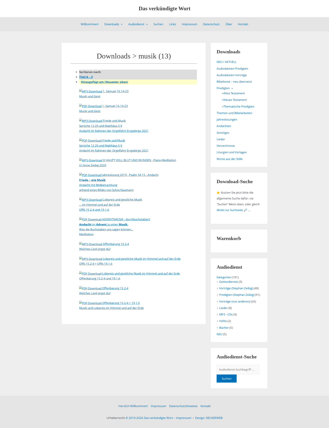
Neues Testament (235, 100)
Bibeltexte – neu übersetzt (234, 82)
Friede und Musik (114, 126)
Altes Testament (234, 93)
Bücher (224, 328)
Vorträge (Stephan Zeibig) (236, 288)
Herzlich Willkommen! (133, 406)
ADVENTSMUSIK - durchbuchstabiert (114, 226)
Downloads (111, 24)
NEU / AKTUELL (227, 62)
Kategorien (224, 277)
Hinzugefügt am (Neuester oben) (104, 82)
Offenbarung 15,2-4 (104, 246)
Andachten (224, 126)
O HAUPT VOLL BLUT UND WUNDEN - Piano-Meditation (127, 162)
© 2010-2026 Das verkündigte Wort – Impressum (158, 418)
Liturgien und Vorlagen (232, 152)
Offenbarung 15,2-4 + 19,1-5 (111, 305)
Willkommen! (90, 24)
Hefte (223, 321)
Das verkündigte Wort (165, 8)
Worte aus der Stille (230, 159)
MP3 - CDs (226, 314)
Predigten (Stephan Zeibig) (236, 295)
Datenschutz (211, 24)
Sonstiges (223, 133)
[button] (121, 24)
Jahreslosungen (227, 119)
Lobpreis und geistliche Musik (110, 205)
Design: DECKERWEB (209, 418)
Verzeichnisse (226, 146)
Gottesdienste (228, 282)
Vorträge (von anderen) (234, 301)
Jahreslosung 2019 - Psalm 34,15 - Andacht (119, 182)
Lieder (221, 139)
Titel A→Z (86, 77)
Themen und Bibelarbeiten (234, 113)
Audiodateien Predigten (232, 68)
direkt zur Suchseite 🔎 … (233, 210)
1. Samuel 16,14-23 (104, 93)
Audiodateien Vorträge (232, 75)
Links (172, 24)
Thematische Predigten (238, 106)
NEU (219, 334)
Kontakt (243, 24)
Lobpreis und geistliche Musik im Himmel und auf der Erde (130, 261)
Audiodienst (136, 24)
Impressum (189, 24)
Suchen (158, 24)
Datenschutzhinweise (183, 406)
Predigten (223, 88)
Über (229, 24)
